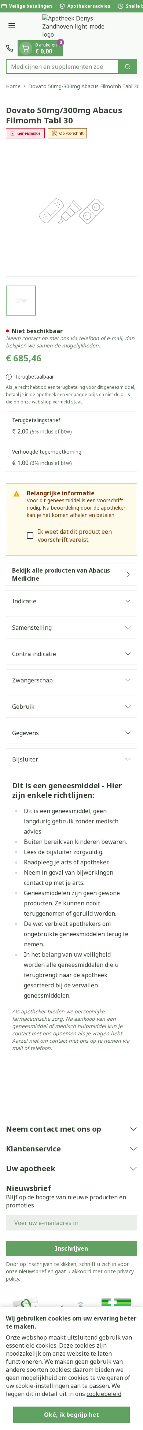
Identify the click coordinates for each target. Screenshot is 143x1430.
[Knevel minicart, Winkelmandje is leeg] (25, 48)
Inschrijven (71, 1248)
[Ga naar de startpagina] (79, 26)
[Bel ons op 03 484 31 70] (9, 48)
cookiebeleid (104, 1394)
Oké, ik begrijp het (71, 1415)
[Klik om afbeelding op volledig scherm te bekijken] (71, 211)
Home (13, 86)
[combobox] (62, 66)
